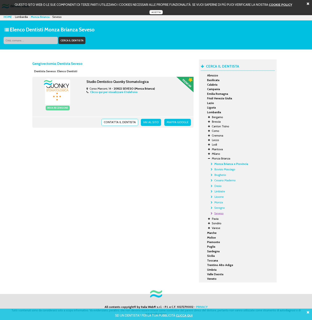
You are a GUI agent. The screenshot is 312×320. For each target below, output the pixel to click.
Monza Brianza (40, 17)
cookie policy (280, 5)
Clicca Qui (184, 315)
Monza (218, 202)
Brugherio (220, 175)
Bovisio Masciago (224, 169)
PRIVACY (202, 307)
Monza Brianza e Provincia (231, 164)
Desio (218, 186)
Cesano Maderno (225, 180)
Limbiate (219, 191)
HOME (8, 17)
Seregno (219, 207)
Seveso (219, 213)
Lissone (219, 196)
